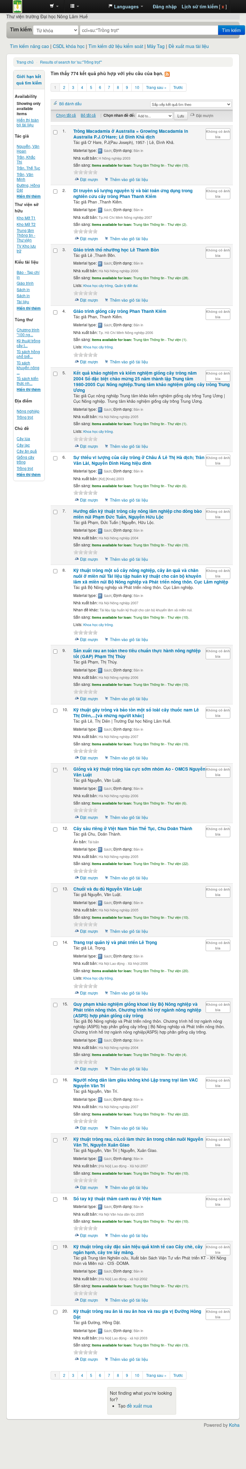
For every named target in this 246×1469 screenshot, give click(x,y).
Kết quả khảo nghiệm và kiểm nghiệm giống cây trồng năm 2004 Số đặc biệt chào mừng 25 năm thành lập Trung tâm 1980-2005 (151, 381)
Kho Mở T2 (26, 224)
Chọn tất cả (66, 115)
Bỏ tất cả (88, 115)
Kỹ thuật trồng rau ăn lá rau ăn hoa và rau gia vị (137, 1314)
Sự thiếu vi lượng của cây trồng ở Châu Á (138, 460)
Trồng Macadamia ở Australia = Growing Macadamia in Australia (130, 134)
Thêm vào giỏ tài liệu (129, 179)
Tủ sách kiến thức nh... (27, 381)
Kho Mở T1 (26, 217)
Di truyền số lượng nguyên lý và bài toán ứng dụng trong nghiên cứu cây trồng (133, 193)
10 (137, 87)
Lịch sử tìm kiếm (200, 6)
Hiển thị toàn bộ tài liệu (28, 122)
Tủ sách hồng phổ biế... (28, 354)
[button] (54, 6)
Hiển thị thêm (29, 196)
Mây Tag (156, 46)
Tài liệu (23, 301)
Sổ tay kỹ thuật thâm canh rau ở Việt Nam (117, 1198)
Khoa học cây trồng (98, 285)
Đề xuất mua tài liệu (188, 46)
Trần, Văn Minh (25, 176)
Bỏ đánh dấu (70, 103)
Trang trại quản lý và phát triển (115, 942)
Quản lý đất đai (126, 285)
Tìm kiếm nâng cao (29, 46)
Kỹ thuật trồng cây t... (28, 343)
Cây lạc (23, 445)
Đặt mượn (89, 179)
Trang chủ (25, 62)
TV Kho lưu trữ (26, 248)
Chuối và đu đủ (107, 889)
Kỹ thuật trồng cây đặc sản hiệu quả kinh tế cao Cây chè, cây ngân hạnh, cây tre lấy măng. (138, 1249)
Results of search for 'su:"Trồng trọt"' (71, 62)
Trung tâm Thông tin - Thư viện (29, 6)
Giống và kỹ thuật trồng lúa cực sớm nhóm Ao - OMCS (139, 772)
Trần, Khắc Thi (26, 159)
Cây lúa (23, 438)
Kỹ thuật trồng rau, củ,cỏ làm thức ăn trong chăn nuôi (138, 1142)
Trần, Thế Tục (28, 168)
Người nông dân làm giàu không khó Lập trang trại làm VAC (135, 1083)
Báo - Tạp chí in (28, 274)
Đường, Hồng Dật (28, 187)
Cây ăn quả (27, 451)
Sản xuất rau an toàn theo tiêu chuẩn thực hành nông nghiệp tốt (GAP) (137, 653)
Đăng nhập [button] (165, 6)
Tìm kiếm (21, 29)
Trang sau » (156, 87)
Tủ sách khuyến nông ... (28, 367)
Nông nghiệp (28, 411)
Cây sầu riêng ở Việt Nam (132, 828)
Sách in (23, 289)
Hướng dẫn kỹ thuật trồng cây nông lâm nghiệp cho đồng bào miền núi (137, 514)
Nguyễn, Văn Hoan (28, 148)
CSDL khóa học (69, 46)
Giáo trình (25, 283)
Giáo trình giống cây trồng (119, 311)
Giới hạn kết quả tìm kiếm (29, 80)
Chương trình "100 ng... (28, 332)
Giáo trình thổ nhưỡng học (116, 250)
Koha (234, 1425)
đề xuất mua (139, 1405)
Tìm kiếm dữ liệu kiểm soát (115, 46)
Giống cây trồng (25, 459)
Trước (178, 87)
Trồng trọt (25, 417)
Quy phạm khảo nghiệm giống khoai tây (137, 1010)
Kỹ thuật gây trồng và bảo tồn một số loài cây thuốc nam (136, 713)
